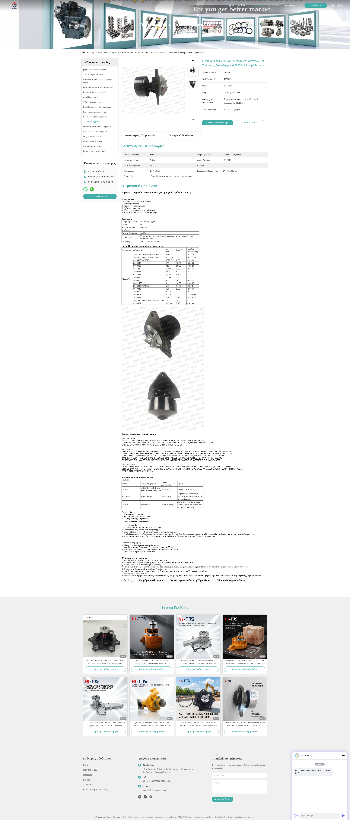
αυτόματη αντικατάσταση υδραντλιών (190, 580)
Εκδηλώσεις (275, 5)
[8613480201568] (151, 798)
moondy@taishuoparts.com (101, 176)
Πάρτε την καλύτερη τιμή (217, 123)
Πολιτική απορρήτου (102, 817)
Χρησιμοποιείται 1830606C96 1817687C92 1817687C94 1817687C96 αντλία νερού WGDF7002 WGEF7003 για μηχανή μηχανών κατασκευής (105, 662)
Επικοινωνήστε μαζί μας (291, 5)
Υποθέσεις (88, 785)
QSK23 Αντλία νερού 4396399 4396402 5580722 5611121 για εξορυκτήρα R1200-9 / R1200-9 (152, 724)
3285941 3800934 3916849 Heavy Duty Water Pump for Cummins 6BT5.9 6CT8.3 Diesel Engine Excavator (245, 724)
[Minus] (343, 755)
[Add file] (296, 816)
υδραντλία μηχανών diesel (231, 580)
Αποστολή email (222, 799)
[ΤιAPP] (85, 189)
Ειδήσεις (87, 780)
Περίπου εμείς (243, 5)
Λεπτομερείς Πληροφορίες (140, 135)
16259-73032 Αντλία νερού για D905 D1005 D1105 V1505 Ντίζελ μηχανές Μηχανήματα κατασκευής (198, 662)
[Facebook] (145, 798)
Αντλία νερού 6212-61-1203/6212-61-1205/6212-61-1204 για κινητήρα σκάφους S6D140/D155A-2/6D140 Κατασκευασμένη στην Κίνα (151, 662)
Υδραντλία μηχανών (110, 52)
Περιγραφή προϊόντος (181, 135)
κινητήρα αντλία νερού (151, 580)
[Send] (343, 816)
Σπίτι (231, 5)
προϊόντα (258, 5)
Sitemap (116, 817)
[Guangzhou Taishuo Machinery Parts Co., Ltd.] (14, 5)
